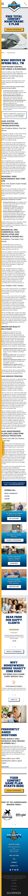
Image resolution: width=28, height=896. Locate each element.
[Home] (14, 3)
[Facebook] (13, 869)
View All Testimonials (14, 651)
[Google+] (10, 869)
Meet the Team (14, 855)
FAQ (14, 859)
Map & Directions (14, 851)
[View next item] (15, 647)
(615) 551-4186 (19, 115)
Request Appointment (14, 29)
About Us (14, 699)
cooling (3, 78)
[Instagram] (17, 869)
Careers (14, 862)
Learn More (14, 563)
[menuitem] (14, 493)
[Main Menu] (2, 4)
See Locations (14, 518)
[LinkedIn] (15, 869)
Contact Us (14, 866)
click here (6, 116)
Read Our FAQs (14, 586)
